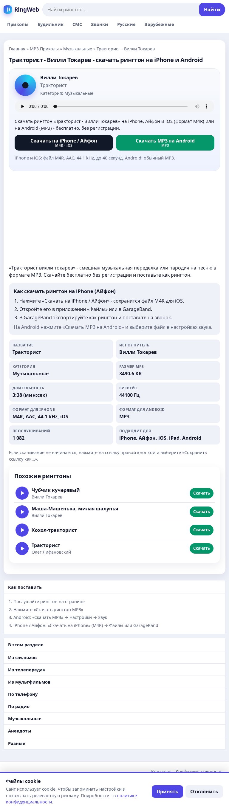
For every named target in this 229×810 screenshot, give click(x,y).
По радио (19, 706)
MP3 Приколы (44, 49)
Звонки (99, 24)
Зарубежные (159, 24)
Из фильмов (22, 657)
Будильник (51, 24)
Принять (167, 791)
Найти (212, 9)
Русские (126, 24)
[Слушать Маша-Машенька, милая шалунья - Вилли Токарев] (22, 511)
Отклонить (204, 791)
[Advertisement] (114, 217)
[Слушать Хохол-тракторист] (22, 530)
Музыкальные (77, 49)
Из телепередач (27, 670)
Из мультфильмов (29, 682)
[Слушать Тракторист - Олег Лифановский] (22, 548)
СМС (77, 24)
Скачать (201, 493)
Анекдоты (19, 731)
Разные (16, 743)
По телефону (23, 694)
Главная (17, 49)
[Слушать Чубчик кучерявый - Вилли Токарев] (22, 493)
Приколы (18, 24)
